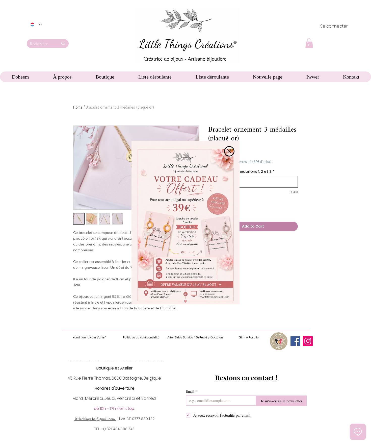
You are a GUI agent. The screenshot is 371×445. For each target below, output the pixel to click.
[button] (229, 151)
